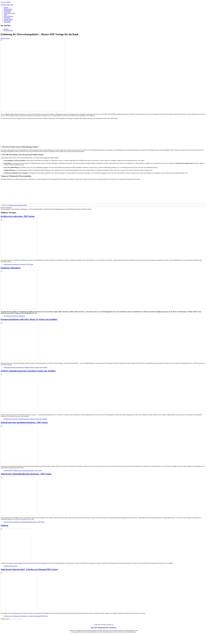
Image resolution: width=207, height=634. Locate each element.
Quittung (4, 525)
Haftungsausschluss (103, 627)
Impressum (94, 627)
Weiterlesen (18, 264)
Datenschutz (112, 627)
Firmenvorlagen (8, 9)
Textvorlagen (7, 12)
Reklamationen (8, 20)
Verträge (6, 7)
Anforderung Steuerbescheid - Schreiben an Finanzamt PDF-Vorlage (29, 569)
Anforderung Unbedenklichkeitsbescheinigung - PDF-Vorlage (26, 474)
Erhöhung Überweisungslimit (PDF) (17, 205)
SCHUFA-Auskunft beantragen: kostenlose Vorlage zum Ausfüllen (28, 371)
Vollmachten (7, 22)
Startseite (6, 29)
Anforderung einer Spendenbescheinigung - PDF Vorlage (24, 422)
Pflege (5, 14)
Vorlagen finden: (5, 619)
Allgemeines (7, 17)
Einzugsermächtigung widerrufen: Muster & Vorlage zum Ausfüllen (29, 319)
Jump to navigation (5, 2)
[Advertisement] (49, 133)
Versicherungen (8, 10)
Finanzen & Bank (8, 19)
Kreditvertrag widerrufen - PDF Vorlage (18, 216)
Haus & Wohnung (8, 16)
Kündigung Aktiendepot (11, 268)
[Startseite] (7, 4)
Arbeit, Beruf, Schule (9, 13)
